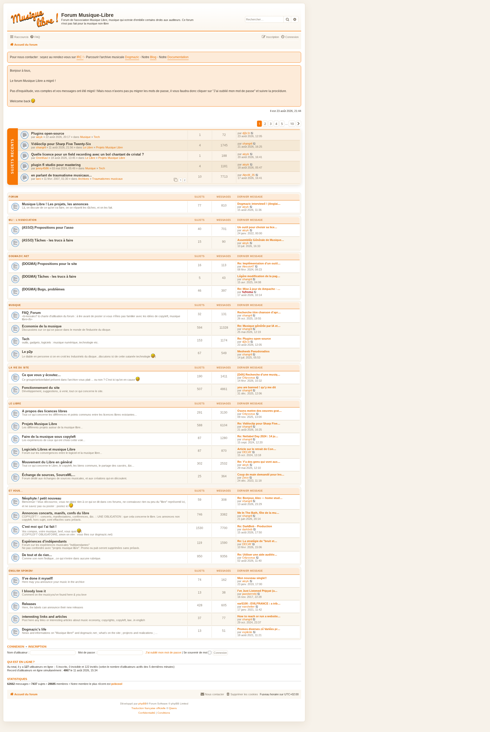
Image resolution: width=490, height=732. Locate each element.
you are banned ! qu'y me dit (256, 387)
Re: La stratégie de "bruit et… (257, 541)
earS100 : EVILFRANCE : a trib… (258, 603)
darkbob (247, 529)
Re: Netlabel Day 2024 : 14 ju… (257, 436)
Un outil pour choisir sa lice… (257, 227)
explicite (247, 632)
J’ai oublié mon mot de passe (163, 652)
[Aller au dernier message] (252, 133)
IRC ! (80, 57)
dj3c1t (246, 133)
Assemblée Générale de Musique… (260, 239)
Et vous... (16, 491)
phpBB (142, 703)
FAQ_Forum (31, 313)
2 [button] (265, 123)
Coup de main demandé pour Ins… (260, 474)
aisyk (39, 136)
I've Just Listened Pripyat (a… (257, 590)
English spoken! (21, 571)
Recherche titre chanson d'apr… (259, 312)
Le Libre (88, 147)
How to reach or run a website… (258, 616)
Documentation (178, 57)
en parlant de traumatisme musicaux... (61, 175)
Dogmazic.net (19, 256)
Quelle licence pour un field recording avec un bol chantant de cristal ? (87, 154)
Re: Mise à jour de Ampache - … (258, 288)
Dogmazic (132, 57)
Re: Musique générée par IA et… (258, 325)
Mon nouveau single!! (252, 578)
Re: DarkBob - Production (254, 526)
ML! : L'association (23, 220)
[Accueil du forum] (34, 18)
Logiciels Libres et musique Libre (48, 449)
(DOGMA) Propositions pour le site (49, 264)
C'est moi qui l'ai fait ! (39, 527)
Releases (29, 604)
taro (38, 178)
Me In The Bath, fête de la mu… (258, 512)
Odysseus (248, 377)
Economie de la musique (42, 326)
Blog (153, 57)
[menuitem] (35, 37)
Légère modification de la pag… (258, 276)
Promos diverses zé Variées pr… (258, 629)
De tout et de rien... (37, 555)
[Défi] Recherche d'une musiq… (258, 374)
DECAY (246, 452)
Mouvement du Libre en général (47, 462)
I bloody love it (34, 591)
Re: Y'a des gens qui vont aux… (258, 461)
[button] (298, 124)
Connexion (15, 646)
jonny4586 (42, 168)
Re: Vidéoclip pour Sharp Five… (258, 423)
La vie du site (19, 367)
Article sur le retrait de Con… (256, 449)
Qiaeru (173, 708)
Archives (83, 178)
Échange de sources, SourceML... (48, 475)
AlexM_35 (248, 174)
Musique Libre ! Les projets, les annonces (55, 204)
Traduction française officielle (148, 708)
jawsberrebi (249, 593)
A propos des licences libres (44, 411)
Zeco (245, 477)
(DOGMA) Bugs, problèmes (43, 289)
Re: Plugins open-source (254, 338)
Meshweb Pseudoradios (253, 351)
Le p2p (27, 352)
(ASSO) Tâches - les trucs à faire (47, 240)
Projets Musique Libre (109, 147)
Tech (97, 136)
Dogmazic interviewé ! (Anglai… (258, 203)
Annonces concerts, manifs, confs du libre (55, 513)
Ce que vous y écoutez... (41, 375)
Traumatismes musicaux (107, 178)
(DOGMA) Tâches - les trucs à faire (49, 276)
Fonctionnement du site (40, 388)
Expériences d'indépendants (44, 541)
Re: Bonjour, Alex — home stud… (260, 497)
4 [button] (276, 123)
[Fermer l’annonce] (297, 68)
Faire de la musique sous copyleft (49, 437)
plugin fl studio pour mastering (56, 165)
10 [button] (292, 123)
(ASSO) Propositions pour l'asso (48, 227)
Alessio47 (248, 266)
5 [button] (282, 123)
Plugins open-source (47, 133)
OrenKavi (42, 157)
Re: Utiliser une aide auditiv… (257, 554)
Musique (85, 136)
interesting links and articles (44, 617)
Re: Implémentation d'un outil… (258, 263)
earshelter (248, 606)
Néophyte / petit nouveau (41, 498)
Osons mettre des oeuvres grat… (259, 410)
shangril (41, 147)
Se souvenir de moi (195, 652)
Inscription (37, 646)
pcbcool (116, 683)
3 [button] (271, 123)
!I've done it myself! (37, 578)
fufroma (247, 291)
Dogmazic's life (34, 629)
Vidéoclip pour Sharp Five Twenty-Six (61, 144)
